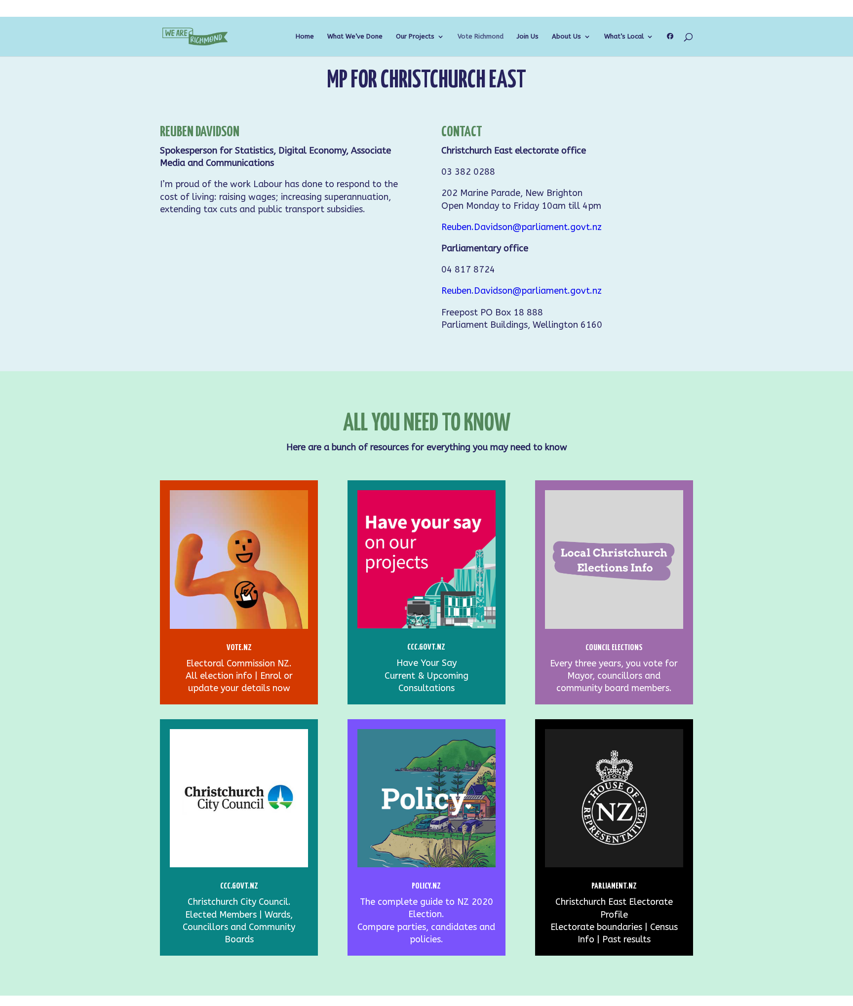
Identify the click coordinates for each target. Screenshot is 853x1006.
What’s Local (624, 36)
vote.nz (239, 648)
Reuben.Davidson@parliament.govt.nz (521, 227)
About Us (566, 36)
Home (305, 36)
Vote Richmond (481, 36)
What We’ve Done (355, 36)
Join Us (528, 36)
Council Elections (614, 648)
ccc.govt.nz (239, 886)
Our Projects (415, 36)
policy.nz (426, 886)
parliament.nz (614, 886)
